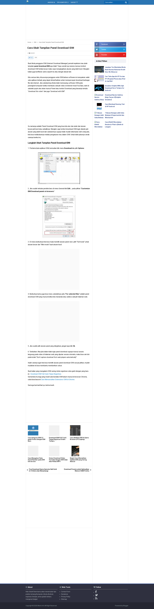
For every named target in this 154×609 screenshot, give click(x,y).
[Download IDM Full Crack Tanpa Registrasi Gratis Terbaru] (59, 430)
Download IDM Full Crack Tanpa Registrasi (45, 374)
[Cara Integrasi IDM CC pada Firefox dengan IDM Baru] (38, 430)
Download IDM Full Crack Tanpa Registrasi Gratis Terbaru (57, 439)
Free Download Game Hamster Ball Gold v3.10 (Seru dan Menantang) (43, 470)
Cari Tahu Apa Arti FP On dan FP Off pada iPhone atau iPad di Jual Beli (115, 79)
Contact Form (65, 591)
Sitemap (64, 599)
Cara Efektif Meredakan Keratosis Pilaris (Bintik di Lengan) (114, 124)
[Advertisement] (77, 23)
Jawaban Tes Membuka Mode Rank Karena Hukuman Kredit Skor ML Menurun (115, 69)
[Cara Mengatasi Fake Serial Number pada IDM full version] (38, 451)
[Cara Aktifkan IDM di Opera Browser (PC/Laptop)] (80, 430)
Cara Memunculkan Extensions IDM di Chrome (57, 380)
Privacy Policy (65, 596)
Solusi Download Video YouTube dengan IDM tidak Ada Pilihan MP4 (58, 459)
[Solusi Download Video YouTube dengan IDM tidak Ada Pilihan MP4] (59, 451)
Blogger (125, 605)
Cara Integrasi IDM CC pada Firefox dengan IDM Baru (36, 439)
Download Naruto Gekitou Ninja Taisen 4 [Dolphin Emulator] (114, 97)
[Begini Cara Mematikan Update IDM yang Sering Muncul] (80, 451)
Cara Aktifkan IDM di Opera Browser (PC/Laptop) (79, 438)
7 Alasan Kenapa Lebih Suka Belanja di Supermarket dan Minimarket (114, 115)
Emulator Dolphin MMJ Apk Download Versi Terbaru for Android (114, 88)
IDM (36, 57)
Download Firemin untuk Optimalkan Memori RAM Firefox (76, 470)
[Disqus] (59, 500)
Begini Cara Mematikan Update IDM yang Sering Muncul (78, 459)
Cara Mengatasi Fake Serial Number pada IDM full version (36, 459)
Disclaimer (64, 594)
